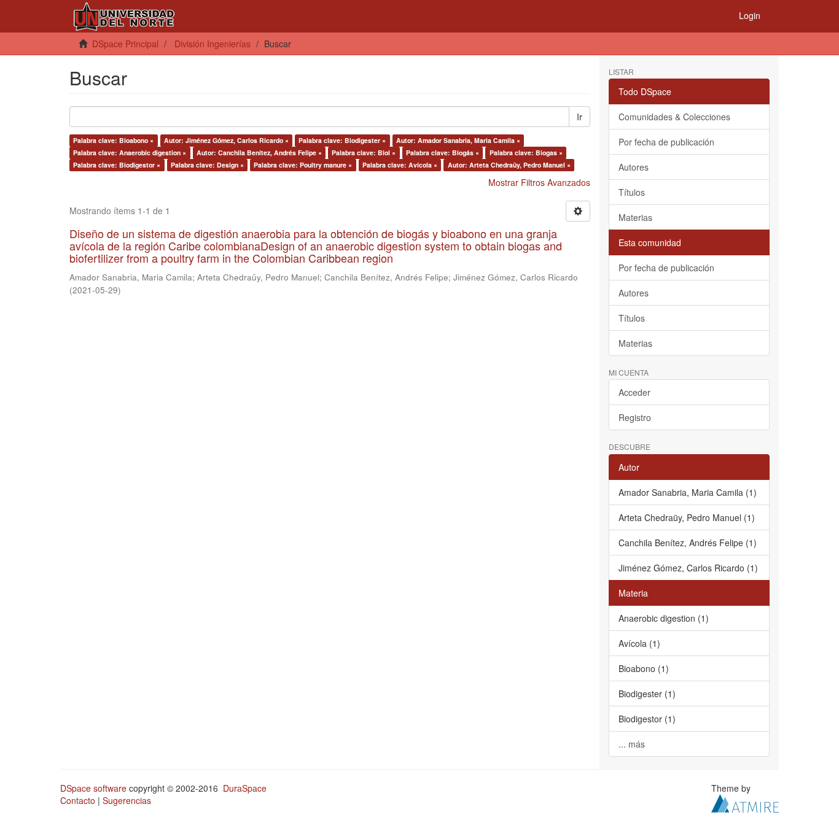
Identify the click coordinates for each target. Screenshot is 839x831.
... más (632, 744)
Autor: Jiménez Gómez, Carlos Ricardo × (226, 140)
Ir (579, 116)
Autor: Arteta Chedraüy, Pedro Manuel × (509, 164)
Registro (635, 417)
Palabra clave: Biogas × (526, 152)
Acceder (634, 392)
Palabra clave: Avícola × (399, 164)
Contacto (77, 800)
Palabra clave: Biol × (364, 152)
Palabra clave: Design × (207, 164)
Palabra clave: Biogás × (442, 152)
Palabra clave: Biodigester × (342, 140)
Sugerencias (127, 800)
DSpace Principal (125, 43)
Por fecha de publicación (666, 142)
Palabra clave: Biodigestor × (116, 164)
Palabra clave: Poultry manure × (303, 164)
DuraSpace (245, 788)
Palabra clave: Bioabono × (113, 140)
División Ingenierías (212, 43)
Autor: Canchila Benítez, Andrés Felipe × (259, 152)
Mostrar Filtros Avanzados (539, 182)
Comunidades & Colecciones (674, 116)
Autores (634, 167)
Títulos (632, 192)
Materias (635, 217)
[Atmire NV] (745, 801)
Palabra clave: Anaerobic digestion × (129, 152)
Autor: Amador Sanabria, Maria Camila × (458, 140)
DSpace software (93, 788)
